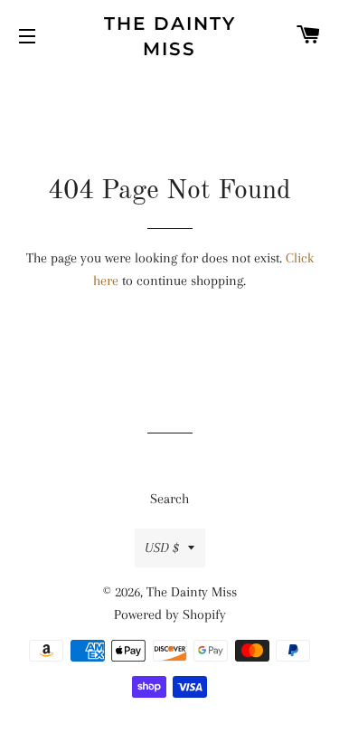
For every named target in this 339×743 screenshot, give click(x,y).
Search (169, 499)
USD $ (162, 547)
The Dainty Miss (170, 36)
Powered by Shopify (170, 614)
